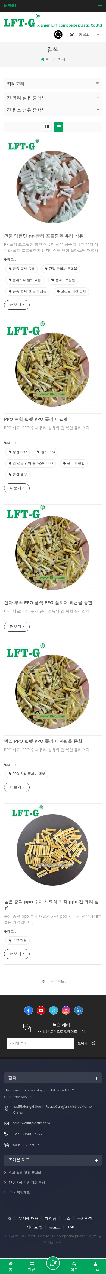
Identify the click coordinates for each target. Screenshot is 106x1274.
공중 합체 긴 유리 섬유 (29, 291)
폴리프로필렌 (65, 280)
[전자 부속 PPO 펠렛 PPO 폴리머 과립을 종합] (53, 551)
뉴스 (67, 1218)
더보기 (15, 305)
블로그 (55, 1227)
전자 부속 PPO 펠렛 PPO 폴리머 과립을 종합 (48, 603)
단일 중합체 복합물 (63, 268)
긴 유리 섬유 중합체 (26, 97)
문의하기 (84, 1218)
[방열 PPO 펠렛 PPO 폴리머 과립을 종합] (53, 689)
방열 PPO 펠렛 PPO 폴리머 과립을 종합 (43, 741)
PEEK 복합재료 (19, 1192)
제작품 (51, 1218)
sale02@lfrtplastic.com (31, 1123)
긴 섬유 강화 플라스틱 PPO (33, 463)
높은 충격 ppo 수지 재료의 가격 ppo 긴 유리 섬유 (51, 905)
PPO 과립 (20, 940)
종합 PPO (20, 452)
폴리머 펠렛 (76, 463)
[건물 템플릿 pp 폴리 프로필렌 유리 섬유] (53, 184)
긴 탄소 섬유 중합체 (26, 110)
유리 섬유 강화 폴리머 (25, 1173)
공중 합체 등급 (24, 268)
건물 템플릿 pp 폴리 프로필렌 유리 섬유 (43, 236)
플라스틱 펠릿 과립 (27, 280)
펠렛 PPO (48, 452)
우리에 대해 (28, 1218)
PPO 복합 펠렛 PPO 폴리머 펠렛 (36, 419)
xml (70, 1227)
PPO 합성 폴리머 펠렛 (29, 774)
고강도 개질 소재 (73, 291)
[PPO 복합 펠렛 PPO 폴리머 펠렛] (53, 367)
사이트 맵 (34, 1227)
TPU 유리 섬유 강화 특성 (27, 1182)
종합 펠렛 (20, 474)
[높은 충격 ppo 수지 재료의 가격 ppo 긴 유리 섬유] (53, 850)
